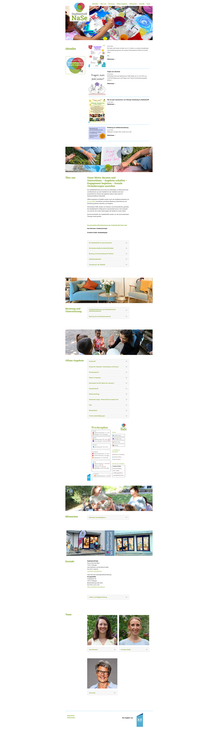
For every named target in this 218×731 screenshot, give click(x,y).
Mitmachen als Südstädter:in (97, 517)
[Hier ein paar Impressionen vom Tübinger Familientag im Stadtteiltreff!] (97, 111)
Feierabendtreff (93, 388)
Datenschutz (71, 717)
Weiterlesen (111, 59)
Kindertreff (92, 361)
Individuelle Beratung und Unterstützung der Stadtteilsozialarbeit (102, 310)
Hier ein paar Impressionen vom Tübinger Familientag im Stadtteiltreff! (128, 100)
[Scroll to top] (214, 727)
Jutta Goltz (92, 693)
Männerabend (93, 410)
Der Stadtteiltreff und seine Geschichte (100, 243)
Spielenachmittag (94, 394)
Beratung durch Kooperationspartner (100, 316)
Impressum (71, 715)
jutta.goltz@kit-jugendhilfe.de (96, 587)
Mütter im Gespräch (95, 377)
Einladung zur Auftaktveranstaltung (117, 127)
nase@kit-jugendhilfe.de (94, 571)
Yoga (90, 405)
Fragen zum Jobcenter (113, 71)
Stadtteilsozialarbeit (95, 259)
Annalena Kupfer (126, 649)
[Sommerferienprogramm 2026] (97, 55)
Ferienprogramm (94, 372)
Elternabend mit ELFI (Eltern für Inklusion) (101, 383)
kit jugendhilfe (91, 201)
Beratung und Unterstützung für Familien (101, 253)
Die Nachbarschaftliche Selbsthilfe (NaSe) (101, 248)
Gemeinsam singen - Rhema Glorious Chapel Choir (103, 399)
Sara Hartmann (93, 649)
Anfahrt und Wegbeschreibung (98, 597)
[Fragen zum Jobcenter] (97, 83)
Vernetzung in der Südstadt (97, 264)
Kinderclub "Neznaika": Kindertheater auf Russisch (104, 367)
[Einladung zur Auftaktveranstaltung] (97, 133)
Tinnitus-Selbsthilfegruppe (97, 416)
